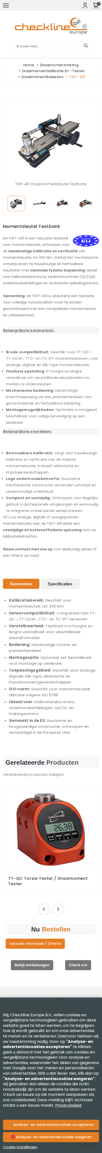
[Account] (85, 5)
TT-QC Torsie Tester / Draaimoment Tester (48, 881)
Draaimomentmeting (59, 65)
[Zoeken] (85, 46)
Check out (78, 965)
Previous (10, 203)
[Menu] (6, 5)
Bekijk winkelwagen (32, 965)
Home (29, 65)
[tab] (21, 584)
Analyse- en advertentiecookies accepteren (53, 1124)
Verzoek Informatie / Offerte (35, 943)
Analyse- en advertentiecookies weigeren (53, 1137)
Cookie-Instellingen (20, 1147)
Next (91, 203)
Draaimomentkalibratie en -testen (53, 70)
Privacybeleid (68, 1105)
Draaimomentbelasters (42, 76)
